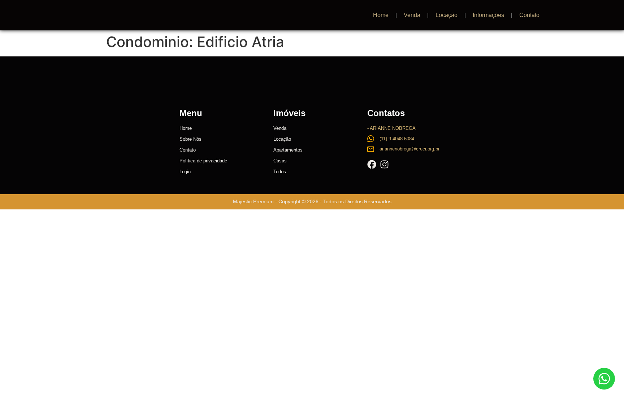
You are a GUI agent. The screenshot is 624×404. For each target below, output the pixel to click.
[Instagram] (384, 164)
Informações (488, 15)
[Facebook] (371, 164)
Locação (447, 15)
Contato (529, 15)
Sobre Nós (190, 139)
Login (185, 171)
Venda (412, 15)
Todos (279, 171)
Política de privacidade (203, 160)
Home (381, 15)
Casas (280, 160)
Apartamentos (288, 150)
